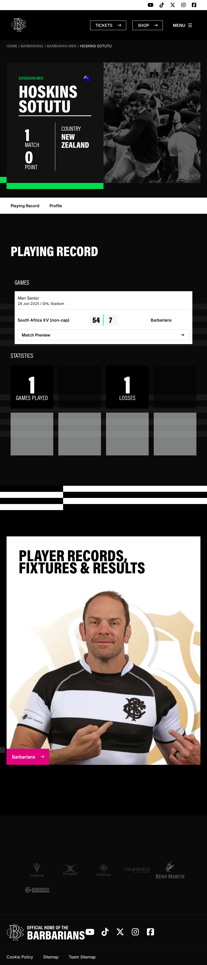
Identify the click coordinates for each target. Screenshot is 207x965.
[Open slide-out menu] (182, 25)
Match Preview (36, 335)
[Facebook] (194, 5)
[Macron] (37, 869)
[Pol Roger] (103, 870)
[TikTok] (162, 5)
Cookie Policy (20, 956)
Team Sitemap (82, 956)
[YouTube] (150, 5)
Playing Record (25, 205)
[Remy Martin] (170, 869)
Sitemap (51, 956)
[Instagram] (183, 5)
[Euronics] (137, 870)
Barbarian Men (61, 46)
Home (12, 46)
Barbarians (32, 46)
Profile (55, 205)
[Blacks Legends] (37, 890)
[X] (172, 5)
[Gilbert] (70, 870)
